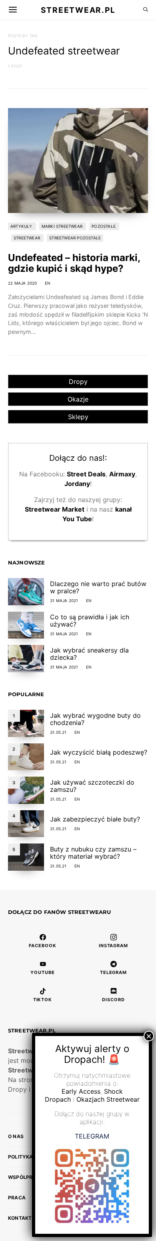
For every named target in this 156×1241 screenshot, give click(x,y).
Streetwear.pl (78, 9)
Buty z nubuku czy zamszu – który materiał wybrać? (93, 852)
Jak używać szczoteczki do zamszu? (92, 785)
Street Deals (86, 474)
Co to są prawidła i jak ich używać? (89, 620)
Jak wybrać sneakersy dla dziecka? (89, 653)
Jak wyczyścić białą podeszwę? (98, 752)
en (47, 283)
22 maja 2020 (22, 283)
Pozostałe (104, 226)
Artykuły (21, 226)
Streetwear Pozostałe (75, 237)
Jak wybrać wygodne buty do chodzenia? (95, 719)
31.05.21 (58, 732)
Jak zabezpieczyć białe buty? (95, 819)
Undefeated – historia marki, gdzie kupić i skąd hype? (74, 263)
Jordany (77, 484)
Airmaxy (122, 474)
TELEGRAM (92, 1136)
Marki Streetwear (62, 226)
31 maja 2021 (64, 600)
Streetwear (27, 237)
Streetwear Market (54, 509)
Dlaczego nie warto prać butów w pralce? (98, 587)
